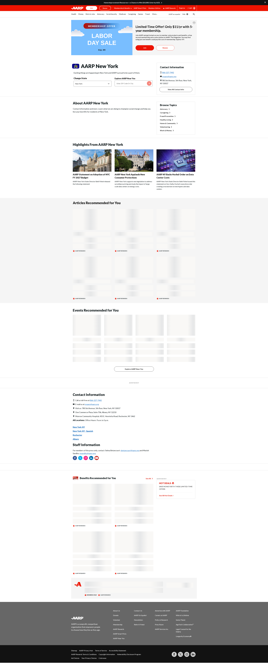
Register (182, 8)
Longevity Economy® (183, 636)
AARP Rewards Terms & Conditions (84, 654)
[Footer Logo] (85, 618)
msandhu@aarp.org (88, 453)
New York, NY (79, 427)
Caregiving (164, 113)
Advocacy (164, 109)
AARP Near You (118, 638)
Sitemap (74, 651)
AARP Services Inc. (161, 629)
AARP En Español (140, 615)
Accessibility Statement (117, 651)
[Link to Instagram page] (86, 458)
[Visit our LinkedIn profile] (91, 458)
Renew (165, 48)
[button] (194, 14)
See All (148, 478)
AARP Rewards (170, 8)
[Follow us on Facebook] (75, 458)
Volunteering (165, 127)
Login (190, 8)
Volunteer (116, 620)
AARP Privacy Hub (86, 651)
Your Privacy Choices (89, 658)
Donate (115, 615)
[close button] (194, 22)
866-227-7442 (168, 72)
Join (144, 48)
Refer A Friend (139, 625)
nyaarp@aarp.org (169, 76)
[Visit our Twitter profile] (80, 458)
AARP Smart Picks (140, 8)
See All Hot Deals (165, 495)
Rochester (77, 435)
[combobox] (134, 83)
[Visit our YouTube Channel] (97, 458)
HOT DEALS (165, 483)
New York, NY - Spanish (83, 431)
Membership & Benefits (122, 8)
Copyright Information (107, 654)
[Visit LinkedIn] (193, 654)
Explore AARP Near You (125, 78)
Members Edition (154, 8)
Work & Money (166, 130)
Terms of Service (101, 651)
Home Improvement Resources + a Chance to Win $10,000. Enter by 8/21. (132, 3)
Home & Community (168, 123)
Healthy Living (165, 120)
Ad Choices (75, 658)
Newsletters (138, 620)
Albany (76, 439)
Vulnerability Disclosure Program (129, 654)
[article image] (92, 171)
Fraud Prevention (167, 116)
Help (183, 14)
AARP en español (174, 14)
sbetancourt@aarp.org (130, 450)
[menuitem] (73, 15)
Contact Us (138, 611)
